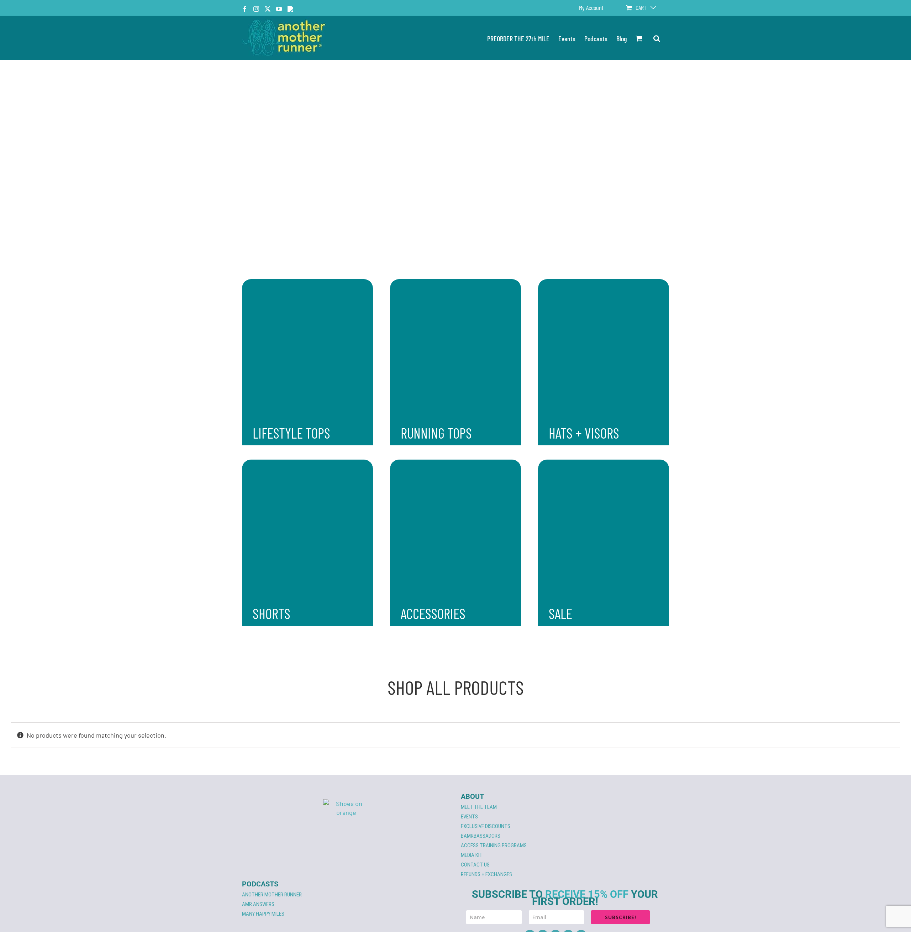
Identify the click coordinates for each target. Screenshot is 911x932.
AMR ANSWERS (258, 904)
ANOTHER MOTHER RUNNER (272, 894)
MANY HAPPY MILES (263, 914)
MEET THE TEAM (479, 807)
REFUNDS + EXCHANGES (486, 874)
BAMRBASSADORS (480, 836)
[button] (656, 38)
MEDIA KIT (472, 855)
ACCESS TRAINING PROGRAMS (494, 845)
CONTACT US (475, 865)
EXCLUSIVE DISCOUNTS (485, 826)
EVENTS (469, 816)
